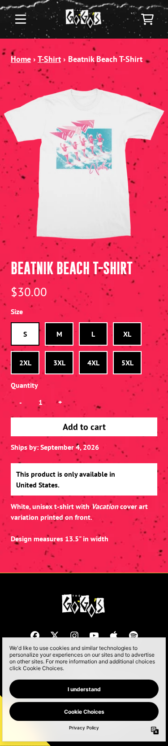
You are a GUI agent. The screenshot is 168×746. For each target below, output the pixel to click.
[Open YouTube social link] (94, 635)
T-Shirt (49, 59)
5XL (127, 362)
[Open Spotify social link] (133, 635)
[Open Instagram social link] (74, 635)
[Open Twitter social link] (55, 635)
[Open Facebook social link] (35, 635)
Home (21, 59)
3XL (59, 362)
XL (127, 333)
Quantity (24, 385)
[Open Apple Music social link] (114, 635)
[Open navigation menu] (20, 19)
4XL (93, 362)
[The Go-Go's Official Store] (84, 19)
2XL (25, 362)
